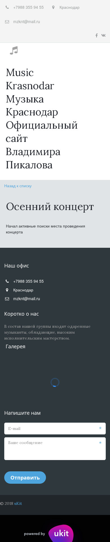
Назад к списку (18, 185)
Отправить (25, 477)
